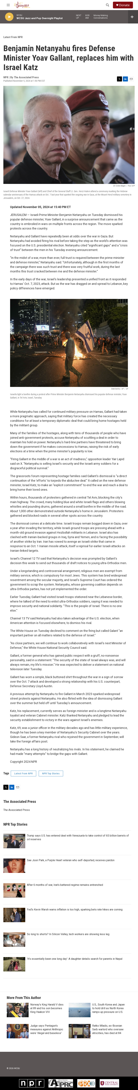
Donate (124, 5)
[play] (9, 17)
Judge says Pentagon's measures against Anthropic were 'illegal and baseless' (46, 1029)
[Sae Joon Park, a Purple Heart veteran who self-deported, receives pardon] (14, 865)
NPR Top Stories (51, 773)
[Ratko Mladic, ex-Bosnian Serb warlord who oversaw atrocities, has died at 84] (80, 1031)
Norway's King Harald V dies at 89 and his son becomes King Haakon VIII (46, 1008)
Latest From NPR (13, 37)
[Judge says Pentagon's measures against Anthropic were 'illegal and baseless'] (18, 1031)
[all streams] (133, 16)
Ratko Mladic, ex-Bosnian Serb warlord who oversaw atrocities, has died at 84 (108, 1029)
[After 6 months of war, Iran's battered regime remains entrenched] (14, 890)
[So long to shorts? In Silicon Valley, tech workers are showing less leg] (14, 939)
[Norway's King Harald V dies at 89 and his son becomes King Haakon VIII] (18, 1010)
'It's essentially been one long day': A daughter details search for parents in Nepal (74, 958)
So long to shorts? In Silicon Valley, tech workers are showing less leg (68, 934)
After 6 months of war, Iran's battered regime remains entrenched (65, 884)
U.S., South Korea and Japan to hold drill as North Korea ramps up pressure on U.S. (108, 1008)
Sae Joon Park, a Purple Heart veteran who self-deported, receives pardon (70, 860)
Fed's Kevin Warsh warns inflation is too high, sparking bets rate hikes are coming (75, 909)
